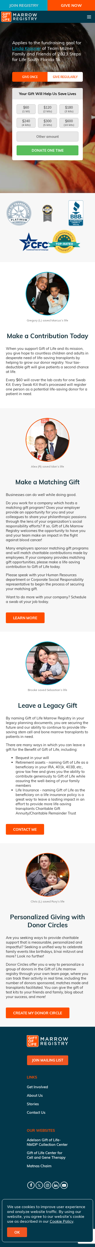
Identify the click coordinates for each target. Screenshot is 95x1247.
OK (17, 1232)
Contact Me (25, 829)
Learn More (25, 618)
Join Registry (23, 5)
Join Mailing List (47, 1060)
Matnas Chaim (39, 1166)
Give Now (71, 5)
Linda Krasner (26, 48)
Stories (33, 1104)
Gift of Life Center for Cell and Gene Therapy (46, 1155)
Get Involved (37, 1087)
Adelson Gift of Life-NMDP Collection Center (47, 1142)
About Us (35, 1095)
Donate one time (48, 150)
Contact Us (36, 1112)
